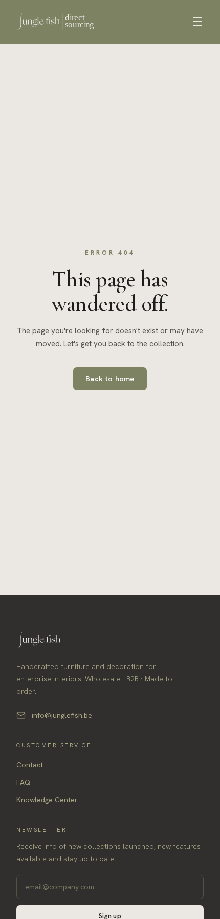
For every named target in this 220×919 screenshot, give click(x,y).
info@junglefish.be (62, 715)
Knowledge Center (47, 799)
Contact (29, 764)
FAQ (23, 782)
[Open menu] (197, 21)
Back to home (110, 378)
